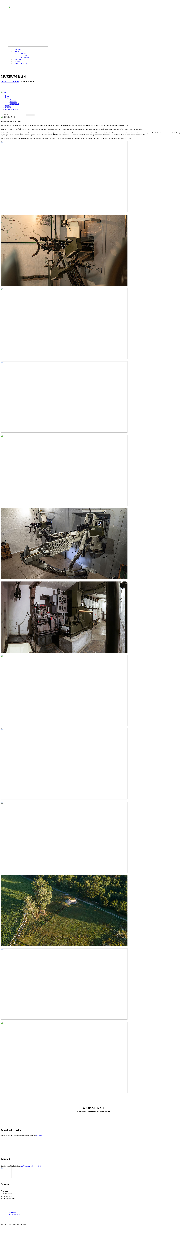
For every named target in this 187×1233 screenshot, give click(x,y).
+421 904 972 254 (36, 1166)
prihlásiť (39, 1135)
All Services (12, 82)
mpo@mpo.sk (25, 1166)
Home (3, 82)
